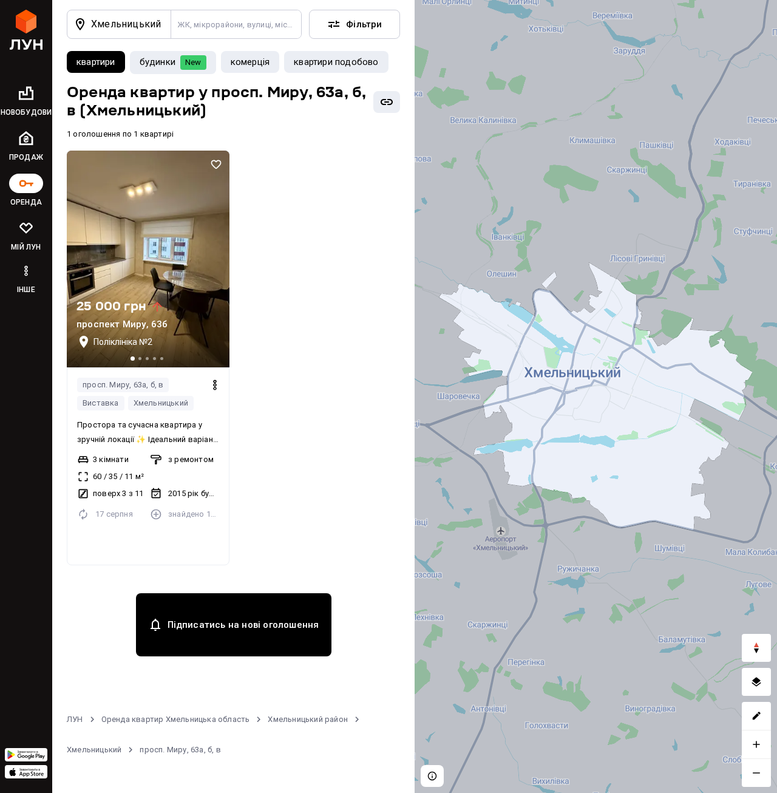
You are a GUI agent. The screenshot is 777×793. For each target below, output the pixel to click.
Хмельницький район (308, 719)
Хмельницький (161, 402)
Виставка (101, 402)
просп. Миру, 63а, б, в (123, 384)
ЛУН (75, 719)
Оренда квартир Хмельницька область (175, 719)
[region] (596, 396)
